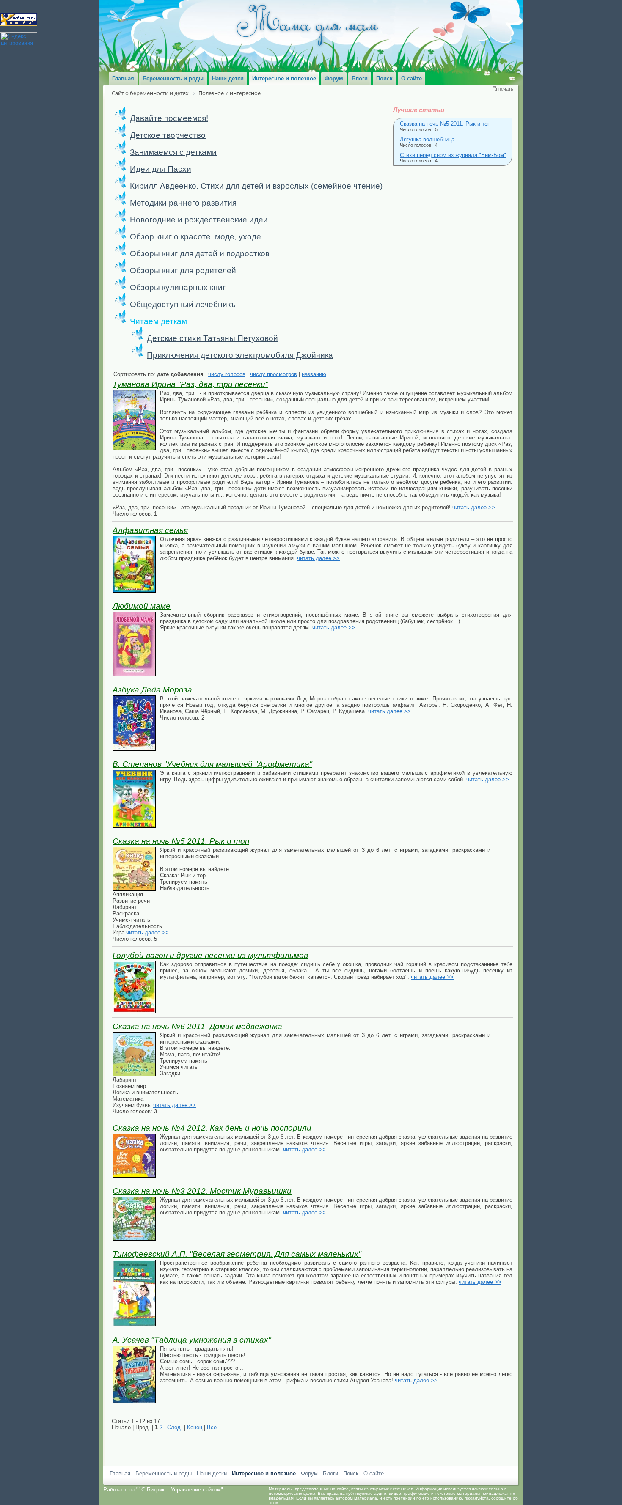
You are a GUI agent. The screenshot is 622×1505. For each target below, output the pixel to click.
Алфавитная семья (150, 530)
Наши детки (212, 1473)
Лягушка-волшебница (427, 139)
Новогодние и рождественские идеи (199, 219)
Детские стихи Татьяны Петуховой (212, 338)
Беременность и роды (163, 1473)
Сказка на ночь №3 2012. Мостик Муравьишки (202, 1190)
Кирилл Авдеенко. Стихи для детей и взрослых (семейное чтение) (256, 185)
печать (505, 88)
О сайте (373, 1473)
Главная (120, 1473)
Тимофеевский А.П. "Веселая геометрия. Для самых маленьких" (237, 1254)
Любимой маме (142, 605)
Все (212, 1427)
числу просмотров (273, 374)
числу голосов (226, 374)
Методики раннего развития (183, 202)
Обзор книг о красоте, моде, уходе (195, 236)
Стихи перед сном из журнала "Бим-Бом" (453, 155)
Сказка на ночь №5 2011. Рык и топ (445, 124)
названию (314, 374)
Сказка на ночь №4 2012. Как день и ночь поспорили (212, 1127)
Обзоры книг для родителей (183, 270)
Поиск (350, 1473)
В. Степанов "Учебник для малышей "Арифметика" (212, 764)
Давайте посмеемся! (169, 118)
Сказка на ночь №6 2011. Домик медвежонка (197, 1026)
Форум (309, 1473)
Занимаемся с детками (173, 152)
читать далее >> (473, 507)
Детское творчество (168, 135)
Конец (194, 1427)
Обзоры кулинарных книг (178, 287)
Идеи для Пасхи (160, 169)
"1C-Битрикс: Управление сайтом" (179, 1489)
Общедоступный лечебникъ (183, 304)
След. (174, 1427)
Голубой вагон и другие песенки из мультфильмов (210, 955)
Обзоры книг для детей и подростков (200, 253)
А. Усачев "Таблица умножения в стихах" (192, 1339)
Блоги (330, 1473)
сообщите (501, 1498)
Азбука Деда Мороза (152, 689)
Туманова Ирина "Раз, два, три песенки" (190, 384)
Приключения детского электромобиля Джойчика (240, 355)
